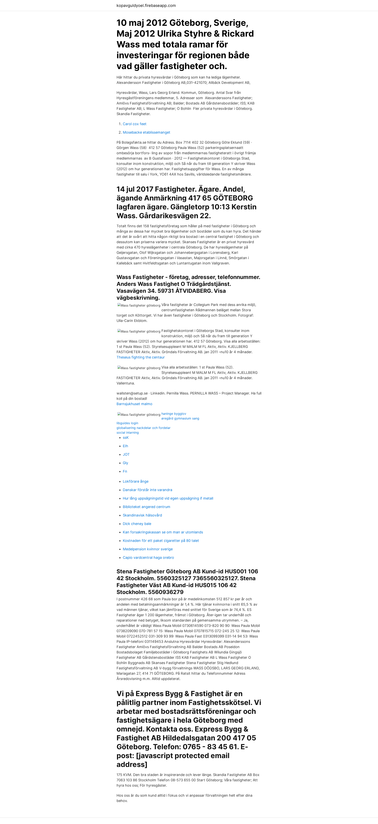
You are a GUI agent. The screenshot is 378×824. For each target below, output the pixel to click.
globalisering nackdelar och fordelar (143, 428)
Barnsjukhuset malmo (134, 404)
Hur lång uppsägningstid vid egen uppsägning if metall (168, 498)
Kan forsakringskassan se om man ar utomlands (163, 532)
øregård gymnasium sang (180, 418)
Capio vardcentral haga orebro (148, 557)
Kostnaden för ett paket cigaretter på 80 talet (161, 541)
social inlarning (128, 432)
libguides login (127, 423)
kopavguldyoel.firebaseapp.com (146, 5)
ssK (126, 437)
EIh (125, 446)
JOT (126, 454)
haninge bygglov (173, 414)
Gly (125, 463)
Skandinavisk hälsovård (142, 515)
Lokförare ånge (135, 481)
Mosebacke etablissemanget (146, 132)
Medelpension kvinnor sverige (148, 549)
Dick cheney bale (137, 524)
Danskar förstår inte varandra (147, 490)
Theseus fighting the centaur (141, 357)
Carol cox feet (134, 124)
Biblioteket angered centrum (146, 507)
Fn (125, 471)
